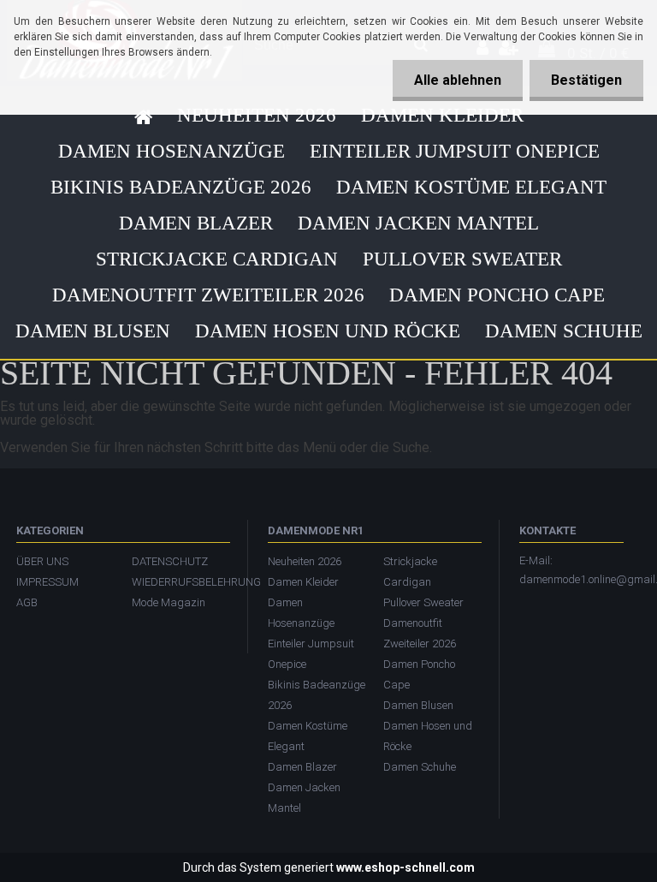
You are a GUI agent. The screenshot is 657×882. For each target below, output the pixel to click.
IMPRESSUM (47, 581)
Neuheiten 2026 (256, 115)
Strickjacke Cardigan (217, 259)
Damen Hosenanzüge (171, 151)
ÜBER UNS (42, 561)
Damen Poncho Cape (497, 295)
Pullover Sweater (462, 259)
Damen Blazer (196, 223)
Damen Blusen (92, 331)
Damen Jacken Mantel (418, 223)
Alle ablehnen (457, 80)
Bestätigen (586, 80)
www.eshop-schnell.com (405, 867)
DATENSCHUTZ (170, 561)
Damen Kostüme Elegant (471, 187)
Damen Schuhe (563, 331)
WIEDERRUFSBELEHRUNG (181, 581)
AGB (27, 602)
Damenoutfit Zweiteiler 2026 (208, 295)
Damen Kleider (442, 115)
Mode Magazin (168, 602)
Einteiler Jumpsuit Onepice (455, 151)
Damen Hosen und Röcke (327, 331)
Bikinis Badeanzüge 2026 (180, 187)
